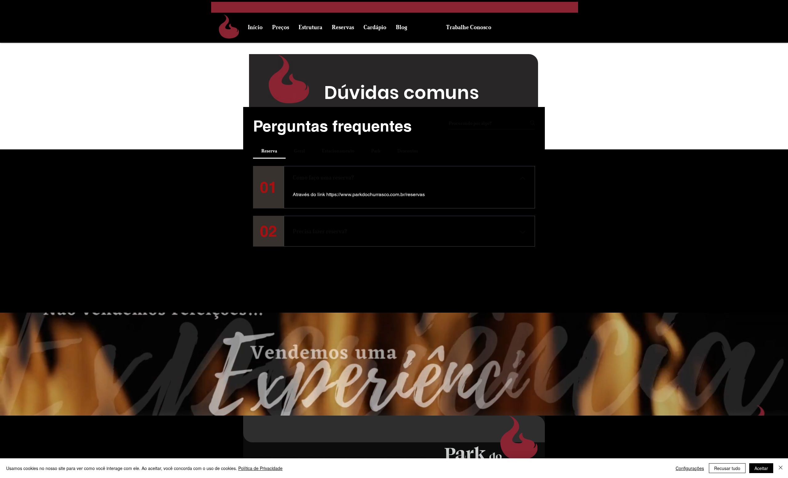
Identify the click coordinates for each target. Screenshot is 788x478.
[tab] (269, 151)
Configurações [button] (690, 468)
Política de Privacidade (260, 468)
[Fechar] (780, 468)
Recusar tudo (727, 468)
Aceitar (761, 468)
